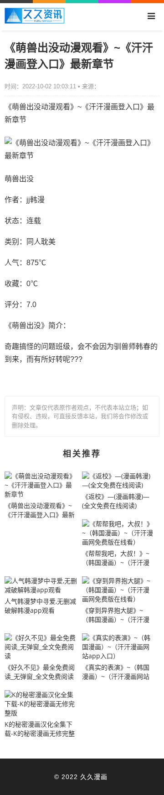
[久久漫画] (35, 21)
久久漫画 (94, 776)
